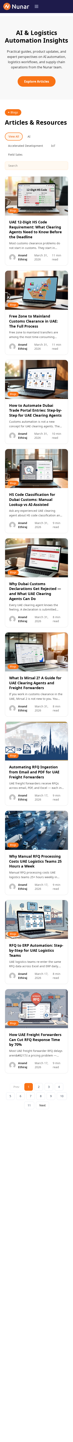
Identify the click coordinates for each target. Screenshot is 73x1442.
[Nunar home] (16, 6)
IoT (53, 146)
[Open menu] (36, 6)
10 (61, 1096)
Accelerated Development (25, 146)
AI (29, 136)
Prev (16, 1087)
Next (42, 1105)
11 (29, 1105)
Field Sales (15, 154)
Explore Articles (36, 81)
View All (14, 136)
